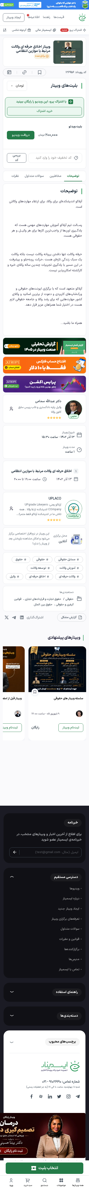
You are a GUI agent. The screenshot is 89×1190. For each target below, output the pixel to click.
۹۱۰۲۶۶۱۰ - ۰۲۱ (51, 1081)
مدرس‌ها (74, 959)
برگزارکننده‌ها (72, 949)
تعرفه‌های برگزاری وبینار (66, 919)
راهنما (46, 17)
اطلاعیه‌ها (34, 17)
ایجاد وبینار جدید (69, 908)
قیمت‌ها (59, 17)
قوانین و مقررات (69, 939)
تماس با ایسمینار (69, 969)
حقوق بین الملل (43, 604)
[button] (61, 1183)
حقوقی (69, 599)
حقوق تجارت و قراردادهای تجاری (42, 599)
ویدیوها (75, 888)
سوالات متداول (70, 929)
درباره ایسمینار (71, 898)
